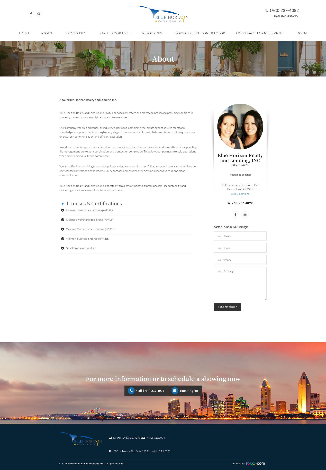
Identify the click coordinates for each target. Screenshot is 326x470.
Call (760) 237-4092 (150, 390)
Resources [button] (152, 33)
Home (24, 33)
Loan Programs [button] (114, 33)
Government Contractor (199, 33)
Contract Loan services (260, 33)
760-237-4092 (242, 203)
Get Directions (240, 193)
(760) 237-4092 (284, 10)
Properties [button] (75, 33)
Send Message (227, 306)
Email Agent (189, 390)
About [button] (47, 33)
